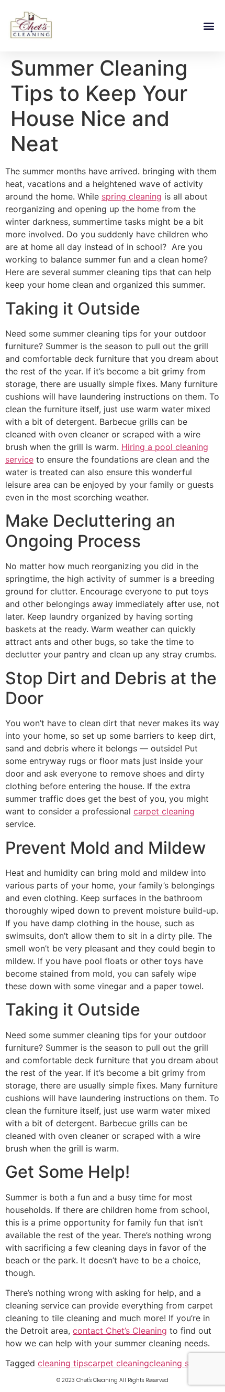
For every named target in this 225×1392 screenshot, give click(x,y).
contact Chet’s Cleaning (120, 1330)
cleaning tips (63, 1363)
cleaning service (181, 1363)
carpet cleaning (164, 811)
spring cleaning (132, 196)
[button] (208, 25)
